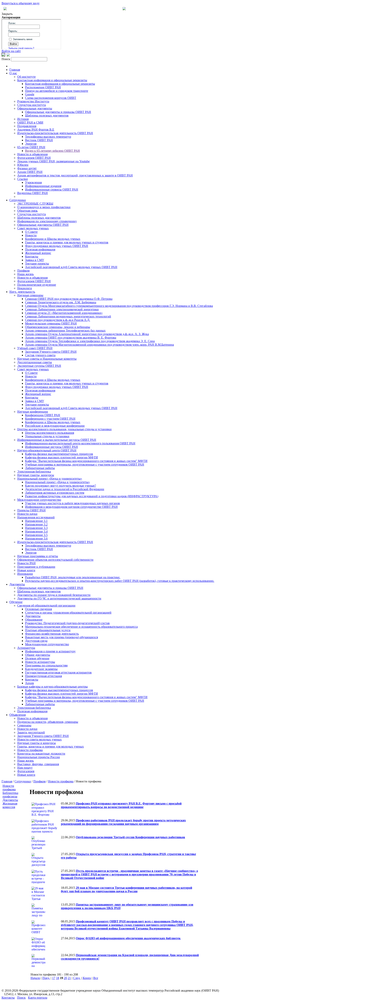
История (23, 119)
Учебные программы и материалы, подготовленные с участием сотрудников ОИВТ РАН (84, 464)
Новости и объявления (32, 154)
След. (76, 978)
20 (65, 978)
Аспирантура (26, 647)
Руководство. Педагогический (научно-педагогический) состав (67, 623)
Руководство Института (33, 101)
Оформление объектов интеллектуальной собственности (55, 559)
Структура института (31, 105)
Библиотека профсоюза (10, 794)
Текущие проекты (37, 263)
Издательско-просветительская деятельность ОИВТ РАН (55, 133)
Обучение (16, 602)
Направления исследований (36, 517)
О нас (13, 73)
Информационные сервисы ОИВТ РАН (51, 189)
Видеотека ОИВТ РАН (32, 193)
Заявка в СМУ (34, 260)
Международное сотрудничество (39, 499)
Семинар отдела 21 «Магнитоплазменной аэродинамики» (64, 313)
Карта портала (37, 997)
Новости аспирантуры (40, 662)
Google (29, 94)
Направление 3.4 (36, 531)
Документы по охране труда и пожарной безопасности (53, 595)
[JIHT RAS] (8, 55)
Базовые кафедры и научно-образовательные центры (52, 686)
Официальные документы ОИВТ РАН (43, 224)
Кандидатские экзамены (41, 669)
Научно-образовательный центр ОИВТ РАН (46, 450)
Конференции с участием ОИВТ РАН (50, 418)
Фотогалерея (25, 771)
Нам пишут (25, 767)
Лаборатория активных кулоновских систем (54, 492)
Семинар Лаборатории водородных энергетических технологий (68, 316)
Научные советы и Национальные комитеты (47, 358)
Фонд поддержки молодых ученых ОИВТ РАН (56, 246)
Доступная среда (36, 640)
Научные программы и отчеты (37, 556)
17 (53, 978)
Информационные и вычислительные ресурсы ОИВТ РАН (56, 439)
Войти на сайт (11, 51)
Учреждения (33, 182)
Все (95, 978)
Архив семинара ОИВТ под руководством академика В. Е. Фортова (70, 337)
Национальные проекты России (38, 757)
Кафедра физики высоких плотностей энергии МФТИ (61, 457)
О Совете (31, 231)
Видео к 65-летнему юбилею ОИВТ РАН (52, 150)
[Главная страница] (124, 9)
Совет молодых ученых (33, 228)
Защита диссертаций (31, 732)
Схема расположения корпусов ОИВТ (50, 97)
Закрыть (7, 13)
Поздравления (26, 126)
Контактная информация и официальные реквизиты (52, 80)
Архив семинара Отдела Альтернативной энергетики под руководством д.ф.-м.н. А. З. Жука (87, 334)
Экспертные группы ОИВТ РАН (39, 365)
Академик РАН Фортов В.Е (35, 129)
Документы (17, 584)
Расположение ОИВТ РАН (43, 87)
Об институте (26, 76)
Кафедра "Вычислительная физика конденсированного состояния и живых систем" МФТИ (86, 461)
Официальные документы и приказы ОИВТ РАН (58, 112)
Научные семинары (30, 295)
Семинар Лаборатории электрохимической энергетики (62, 309)
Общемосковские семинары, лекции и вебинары (57, 327)
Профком (23, 270)
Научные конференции (32, 411)
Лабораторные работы (40, 468)
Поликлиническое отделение (36, 284)
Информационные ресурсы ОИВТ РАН (51, 447)
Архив (29, 683)
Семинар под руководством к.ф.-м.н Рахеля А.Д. (57, 320)
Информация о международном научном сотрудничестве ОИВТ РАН (71, 506)
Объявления (17, 714)
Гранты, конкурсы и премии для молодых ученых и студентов (66, 242)
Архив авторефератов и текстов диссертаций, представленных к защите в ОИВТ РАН (75, 175)
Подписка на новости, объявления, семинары (47, 721)
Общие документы (37, 654)
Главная (14, 69)
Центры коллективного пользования (49, 432)
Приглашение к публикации (36, 566)
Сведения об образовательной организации (46, 605)
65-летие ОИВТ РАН (31, 147)
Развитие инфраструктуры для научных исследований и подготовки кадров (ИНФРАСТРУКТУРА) (91, 496)
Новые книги (26, 570)
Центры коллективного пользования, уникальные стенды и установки (64, 429)
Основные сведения (38, 609)
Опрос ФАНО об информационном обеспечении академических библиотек (128, 938)
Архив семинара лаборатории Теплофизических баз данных (65, 330)
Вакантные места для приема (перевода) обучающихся (61, 637)
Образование (33, 619)
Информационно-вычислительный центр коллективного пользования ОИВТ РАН (80, 443)
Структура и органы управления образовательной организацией (68, 612)
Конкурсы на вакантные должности (41, 753)
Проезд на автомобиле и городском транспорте (56, 90)
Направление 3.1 (36, 521)
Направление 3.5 (36, 535)
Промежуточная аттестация (43, 676)
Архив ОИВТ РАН (29, 172)
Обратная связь (27, 210)
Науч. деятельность (22, 291)
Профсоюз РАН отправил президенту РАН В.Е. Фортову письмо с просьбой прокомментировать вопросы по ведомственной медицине (121, 805)
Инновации (25, 573)
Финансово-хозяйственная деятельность (52, 633)
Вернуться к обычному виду (21, 3)
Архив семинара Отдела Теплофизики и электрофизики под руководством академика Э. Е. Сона (90, 341)
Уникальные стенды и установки (47, 436)
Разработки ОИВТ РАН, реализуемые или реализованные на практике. (72, 577)
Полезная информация (40, 249)
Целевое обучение (37, 658)
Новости (31, 235)
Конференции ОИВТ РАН (42, 415)
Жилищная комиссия (10, 805)
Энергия (30, 143)
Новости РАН (26, 563)
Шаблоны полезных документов (47, 115)
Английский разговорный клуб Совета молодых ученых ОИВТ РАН (71, 267)
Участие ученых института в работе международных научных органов (72, 503)
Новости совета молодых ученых (39, 739)
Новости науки (27, 513)
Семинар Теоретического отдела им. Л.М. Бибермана (60, 302)
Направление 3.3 (36, 528)
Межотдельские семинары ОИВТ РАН (51, 323)
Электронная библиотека (34, 471)
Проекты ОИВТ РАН (31, 510)
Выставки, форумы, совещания (38, 764)
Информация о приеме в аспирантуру (50, 651)
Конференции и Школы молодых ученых (52, 239)
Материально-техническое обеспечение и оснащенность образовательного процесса (81, 626)
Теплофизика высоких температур (48, 136)
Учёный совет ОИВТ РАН (34, 348)
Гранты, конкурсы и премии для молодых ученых (50, 746)
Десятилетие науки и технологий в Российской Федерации (64, 489)
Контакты (31, 256)
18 (57, 978)
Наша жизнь (25, 274)
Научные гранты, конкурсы (35, 475)
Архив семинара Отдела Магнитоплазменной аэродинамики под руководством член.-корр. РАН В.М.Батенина (99, 344)
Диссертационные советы (34, 362)
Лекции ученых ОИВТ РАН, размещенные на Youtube (53, 161)
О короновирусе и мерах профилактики (43, 207)
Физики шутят (27, 168)
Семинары (24, 725)
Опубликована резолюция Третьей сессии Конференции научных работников (130, 837)
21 (69, 978)
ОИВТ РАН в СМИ (30, 122)
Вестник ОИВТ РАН (39, 140)
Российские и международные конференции (55, 425)
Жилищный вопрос (38, 253)
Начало (35, 978)
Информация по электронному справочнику (47, 221)
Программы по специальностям (46, 665)
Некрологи (24, 288)
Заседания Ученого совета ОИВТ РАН (51, 351)
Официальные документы (34, 108)
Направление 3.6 (36, 538)
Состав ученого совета (40, 355)
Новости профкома (30, 750)
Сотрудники (17, 200)
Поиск (21, 997)
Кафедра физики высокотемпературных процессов (59, 454)
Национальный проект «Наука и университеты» (49, 478)
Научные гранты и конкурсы (36, 743)
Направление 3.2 (36, 524)
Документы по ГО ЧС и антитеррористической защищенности (59, 598)
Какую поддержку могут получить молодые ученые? (60, 485)
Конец (87, 978)
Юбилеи (22, 164)
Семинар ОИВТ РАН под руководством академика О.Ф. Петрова (68, 298)
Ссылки (22, 179)
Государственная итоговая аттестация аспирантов (58, 672)
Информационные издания (43, 186)
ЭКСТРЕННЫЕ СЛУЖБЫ (35, 203)
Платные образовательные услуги (47, 630)
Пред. (46, 978)
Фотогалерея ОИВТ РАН (34, 157)
